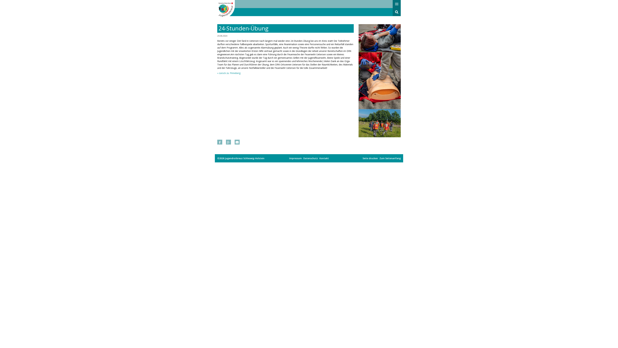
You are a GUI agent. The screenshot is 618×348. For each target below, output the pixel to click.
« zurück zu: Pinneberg (228, 73)
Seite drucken (370, 158)
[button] (219, 142)
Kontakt (324, 158)
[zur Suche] (397, 12)
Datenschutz (310, 158)
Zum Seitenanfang (390, 158)
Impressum (295, 158)
